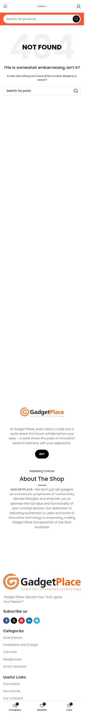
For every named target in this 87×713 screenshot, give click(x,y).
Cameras (10, 652)
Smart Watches (14, 666)
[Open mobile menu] (5, 6)
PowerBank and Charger (20, 645)
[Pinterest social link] (21, 620)
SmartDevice (12, 638)
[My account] (78, 6)
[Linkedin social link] (29, 620)
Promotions (11, 684)
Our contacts (13, 698)
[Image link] (42, 582)
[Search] (76, 19)
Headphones (12, 659)
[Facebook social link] (6, 620)
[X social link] (14, 620)
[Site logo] (42, 6)
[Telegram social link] (37, 620)
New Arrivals (11, 691)
